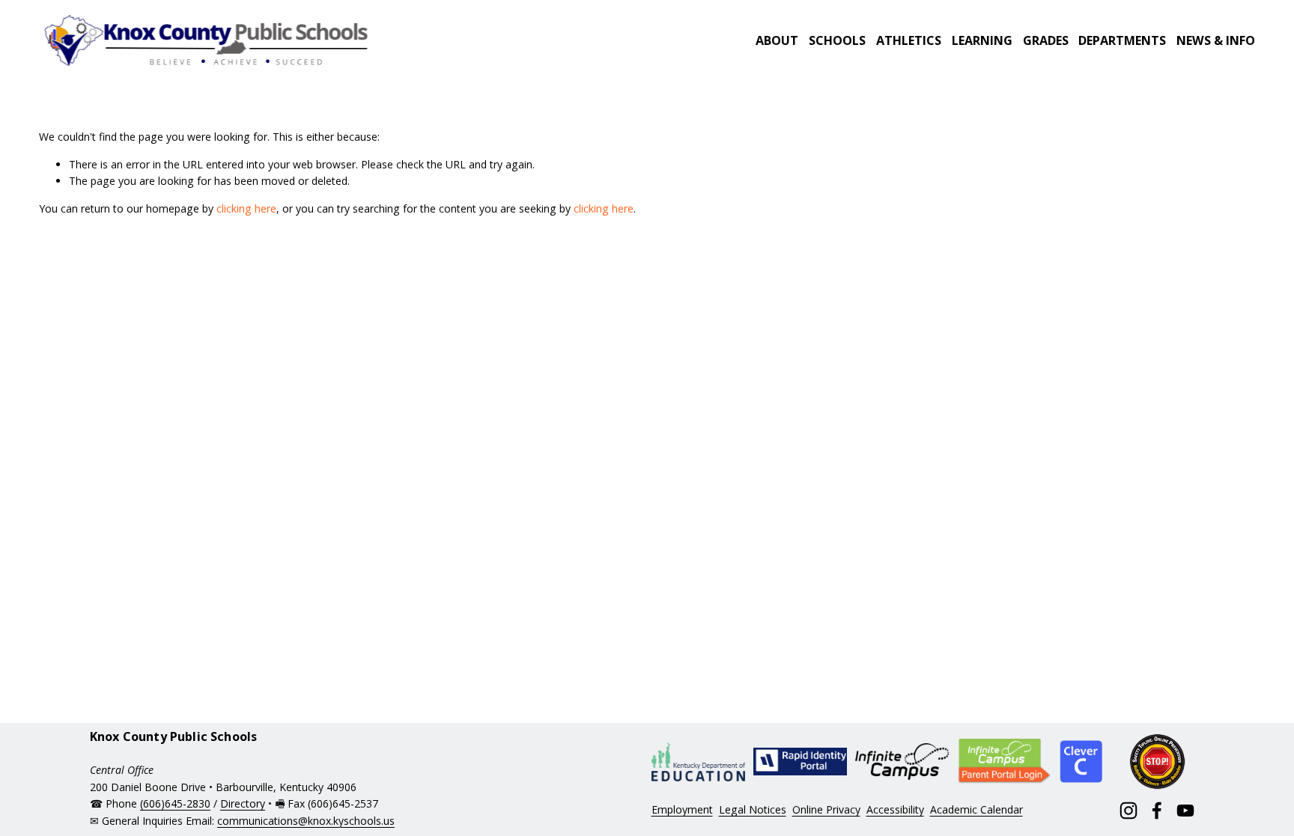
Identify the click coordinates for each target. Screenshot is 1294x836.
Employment (682, 809)
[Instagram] (1128, 811)
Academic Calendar (976, 809)
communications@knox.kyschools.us (306, 821)
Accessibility (895, 809)
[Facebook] (1157, 811)
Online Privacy (826, 809)
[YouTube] (1185, 811)
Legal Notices (752, 809)
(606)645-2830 (175, 803)
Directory (242, 803)
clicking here (246, 208)
